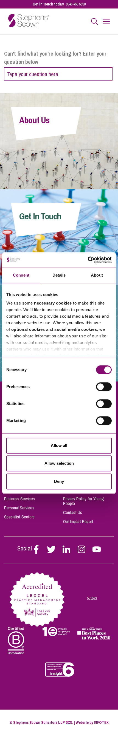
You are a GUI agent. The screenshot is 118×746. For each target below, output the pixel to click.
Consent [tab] (21, 275)
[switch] (104, 386)
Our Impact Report (78, 521)
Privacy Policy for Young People (83, 501)
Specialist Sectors (19, 517)
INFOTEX (101, 722)
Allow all (59, 445)
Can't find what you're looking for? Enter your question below (55, 57)
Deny (59, 481)
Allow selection (59, 463)
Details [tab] (59, 275)
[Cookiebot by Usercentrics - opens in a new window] (88, 259)
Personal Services (19, 508)
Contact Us (72, 512)
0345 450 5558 (76, 4)
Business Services (19, 499)
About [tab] (97, 275)
